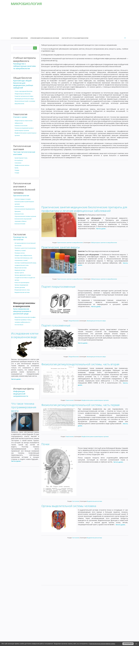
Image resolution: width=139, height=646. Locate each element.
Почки (45, 444)
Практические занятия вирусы (60, 247)
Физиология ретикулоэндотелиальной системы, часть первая (80, 405)
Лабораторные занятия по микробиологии (104, 242)
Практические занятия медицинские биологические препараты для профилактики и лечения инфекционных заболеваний (84, 209)
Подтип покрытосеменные (58, 286)
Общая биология (74, 321)
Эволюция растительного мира (96, 321)
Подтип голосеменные (55, 325)
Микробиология (26, 4)
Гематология (69, 400)
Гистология (75, 501)
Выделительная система (94, 501)
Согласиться (128, 643)
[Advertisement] (69, 22)
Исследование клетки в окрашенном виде (24, 335)
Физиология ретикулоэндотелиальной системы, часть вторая (80, 364)
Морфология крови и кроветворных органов (95, 400)
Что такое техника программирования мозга (23, 407)
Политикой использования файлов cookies (102, 643)
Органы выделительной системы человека (68, 506)
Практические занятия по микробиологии (70, 242)
